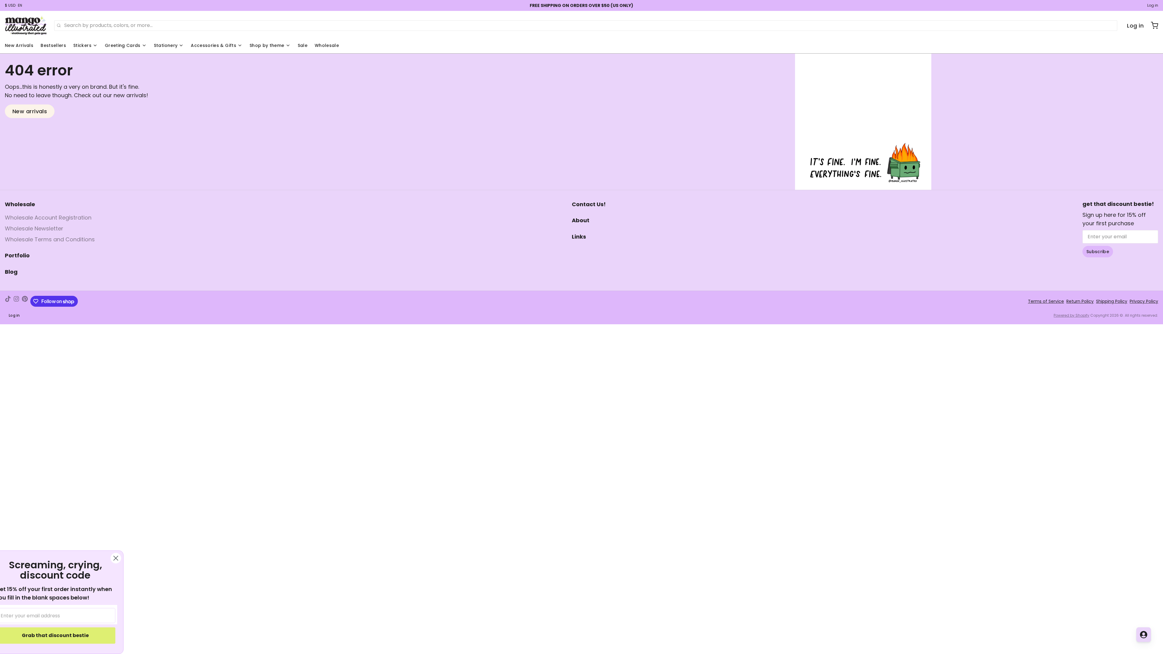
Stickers (82, 45)
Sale (302, 45)
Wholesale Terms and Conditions (50, 239)
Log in (1152, 5)
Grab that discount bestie (68, 635)
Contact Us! (589, 204)
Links (579, 236)
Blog (11, 272)
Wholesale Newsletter (34, 228)
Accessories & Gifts (213, 45)
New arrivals (29, 111)
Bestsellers (53, 45)
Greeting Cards (123, 45)
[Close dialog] (128, 558)
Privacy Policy (1144, 301)
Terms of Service (1046, 301)
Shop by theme (267, 45)
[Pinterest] (25, 301)
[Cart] (1152, 25)
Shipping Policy (1111, 301)
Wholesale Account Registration (48, 217)
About (580, 220)
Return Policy (1080, 301)
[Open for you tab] (1143, 634)
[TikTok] (8, 301)
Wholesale (327, 45)
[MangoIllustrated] (26, 25)
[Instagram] (16, 301)
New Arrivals (19, 45)
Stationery (166, 45)
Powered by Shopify (1071, 315)
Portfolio (17, 255)
